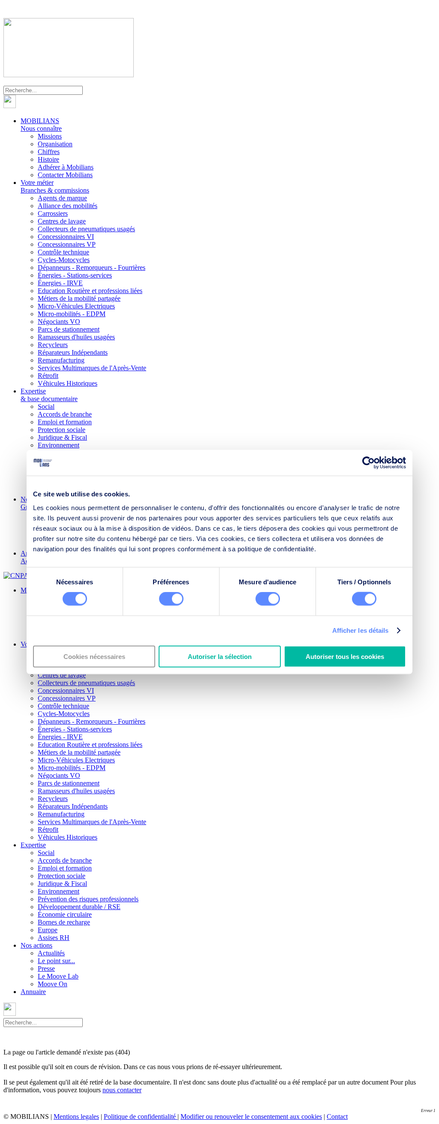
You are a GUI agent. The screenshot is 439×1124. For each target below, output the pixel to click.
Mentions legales (76, 1116)
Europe (47, 930)
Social (46, 406)
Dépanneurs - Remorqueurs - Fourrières (91, 267)
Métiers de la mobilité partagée (79, 298)
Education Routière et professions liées (90, 290)
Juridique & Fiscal (62, 437)
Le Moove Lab (58, 976)
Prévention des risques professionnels (88, 899)
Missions (50, 136)
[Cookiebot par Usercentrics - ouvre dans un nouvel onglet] (368, 462)
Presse (46, 968)
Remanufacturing (61, 360)
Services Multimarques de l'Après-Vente (92, 368)
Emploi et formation (65, 422)
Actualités (51, 953)
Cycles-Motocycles (64, 259)
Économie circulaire (65, 914)
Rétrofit (48, 375)
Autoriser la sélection (220, 656)
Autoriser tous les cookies (345, 656)
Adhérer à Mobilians (65, 167)
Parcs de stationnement (68, 329)
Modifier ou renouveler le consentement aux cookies (251, 1116)
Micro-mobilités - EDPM (71, 313)
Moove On (52, 984)
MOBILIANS (41, 124)
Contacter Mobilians (65, 174)
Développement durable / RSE (79, 906)
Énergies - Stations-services (75, 275)
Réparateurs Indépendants (73, 352)
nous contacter (121, 1090)
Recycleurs (53, 344)
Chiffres (49, 151)
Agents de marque (62, 198)
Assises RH (53, 937)
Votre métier (55, 186)
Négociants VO (59, 321)
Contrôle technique (63, 252)
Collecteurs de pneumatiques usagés (86, 229)
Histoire (48, 159)
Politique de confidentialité (140, 1116)
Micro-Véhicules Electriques (76, 306)
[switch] (171, 599)
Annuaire (33, 991)
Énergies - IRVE (60, 283)
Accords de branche (65, 414)
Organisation (55, 144)
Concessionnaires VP (67, 244)
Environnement (58, 445)
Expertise (49, 394)
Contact (337, 1116)
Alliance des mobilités (67, 205)
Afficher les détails (360, 630)
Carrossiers (53, 213)
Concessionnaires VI (66, 236)
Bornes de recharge (64, 922)
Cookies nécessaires (94, 656)
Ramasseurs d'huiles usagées (76, 337)
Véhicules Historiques (67, 383)
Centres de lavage (62, 221)
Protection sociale (61, 429)
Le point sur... (56, 960)
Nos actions (36, 945)
